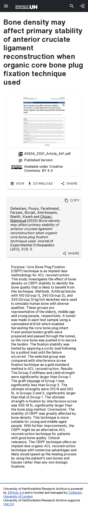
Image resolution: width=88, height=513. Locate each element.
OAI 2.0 (8, 504)
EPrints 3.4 (16, 492)
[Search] (72, 6)
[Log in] (82, 6)
